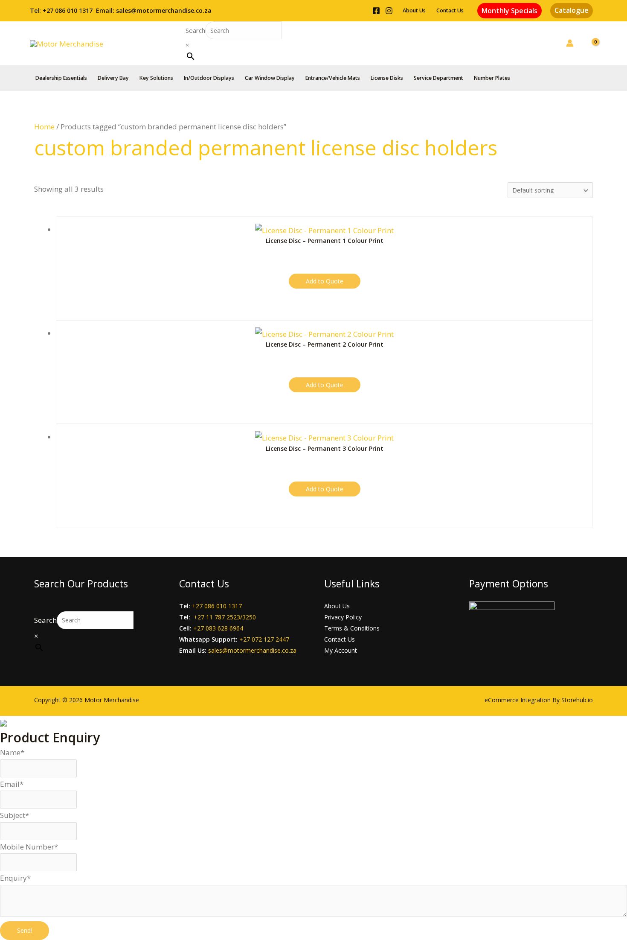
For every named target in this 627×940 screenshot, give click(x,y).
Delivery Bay (113, 78)
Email (11, 784)
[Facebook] (376, 11)
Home (44, 126)
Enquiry (15, 878)
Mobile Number (29, 847)
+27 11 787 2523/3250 (225, 617)
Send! (24, 930)
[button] (509, 10)
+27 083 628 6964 (218, 628)
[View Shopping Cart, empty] (589, 43)
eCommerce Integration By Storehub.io (539, 700)
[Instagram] (389, 11)
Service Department (438, 78)
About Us (414, 10)
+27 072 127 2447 (264, 639)
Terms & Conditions (352, 628)
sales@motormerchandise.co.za (164, 10)
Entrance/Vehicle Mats (332, 78)
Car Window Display (270, 78)
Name (12, 752)
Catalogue (571, 10)
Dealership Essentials (61, 78)
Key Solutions (156, 78)
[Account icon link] (570, 43)
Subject (14, 815)
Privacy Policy (343, 617)
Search (195, 30)
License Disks (387, 78)
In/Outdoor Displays (209, 78)
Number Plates (492, 78)
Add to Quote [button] (324, 281)
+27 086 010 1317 (68, 10)
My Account (340, 650)
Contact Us (450, 10)
